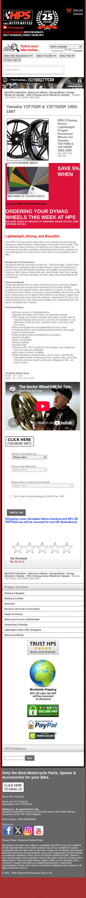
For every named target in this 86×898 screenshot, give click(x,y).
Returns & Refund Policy (30, 840)
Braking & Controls (13, 598)
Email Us (19, 796)
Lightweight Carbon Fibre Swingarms (23, 630)
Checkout (78, 13)
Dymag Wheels (57, 92)
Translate (77, 50)
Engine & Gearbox (13, 614)
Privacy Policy (9, 840)
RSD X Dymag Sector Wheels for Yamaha (48, 95)
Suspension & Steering (15, 624)
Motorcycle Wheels (38, 92)
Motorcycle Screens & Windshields (22, 619)
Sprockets (9, 603)
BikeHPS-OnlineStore (15, 92)
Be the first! (17, 561)
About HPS (7, 796)
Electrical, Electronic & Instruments (22, 609)
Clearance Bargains (14, 593)
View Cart (78, 10)
